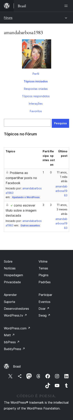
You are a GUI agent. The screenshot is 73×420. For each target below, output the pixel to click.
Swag (44, 315)
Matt (9, 335)
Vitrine (43, 261)
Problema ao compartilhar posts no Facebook (21, 178)
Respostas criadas (36, 88)
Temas (43, 268)
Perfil (36, 73)
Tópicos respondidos (36, 96)
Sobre (8, 261)
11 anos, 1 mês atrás (62, 177)
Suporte (9, 302)
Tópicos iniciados (36, 81)
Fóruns (8, 17)
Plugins (43, 275)
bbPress (12, 342)
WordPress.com (17, 328)
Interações (36, 103)
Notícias (10, 268)
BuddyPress (14, 349)
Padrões (45, 282)
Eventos (44, 302)
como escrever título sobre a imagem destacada (21, 210)
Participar (45, 295)
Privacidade (12, 282)
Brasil (17, 366)
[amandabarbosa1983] (36, 54)
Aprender (10, 295)
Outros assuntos (30, 225)
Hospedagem (13, 275)
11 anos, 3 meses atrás (62, 209)
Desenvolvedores (16, 309)
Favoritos (36, 111)
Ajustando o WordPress (26, 197)
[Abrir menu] (67, 6)
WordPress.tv (15, 315)
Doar (44, 309)
